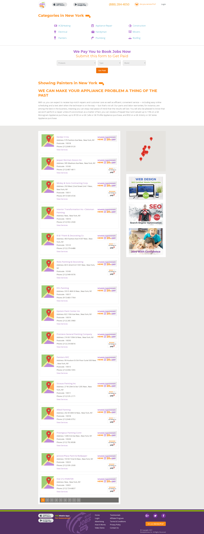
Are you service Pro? (148, 4)
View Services (62, 149)
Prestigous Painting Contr (69, 432)
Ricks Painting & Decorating (70, 261)
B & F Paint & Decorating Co (70, 235)
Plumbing (100, 37)
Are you (156, 524)
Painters (62, 37)
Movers (136, 31)
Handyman (101, 31)
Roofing (136, 37)
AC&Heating (64, 25)
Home (97, 515)
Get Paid (102, 70)
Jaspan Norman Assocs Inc (69, 160)
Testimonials (115, 515)
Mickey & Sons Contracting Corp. (72, 183)
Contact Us (114, 528)
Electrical (62, 31)
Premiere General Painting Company (74, 334)
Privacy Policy (115, 524)
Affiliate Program (117, 518)
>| (79, 500)
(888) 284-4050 (119, 4)
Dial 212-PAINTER (65, 478)
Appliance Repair (104, 25)
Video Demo (100, 528)
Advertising (99, 521)
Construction (139, 25)
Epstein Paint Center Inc (68, 311)
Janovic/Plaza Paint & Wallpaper (72, 455)
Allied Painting (64, 409)
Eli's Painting (63, 288)
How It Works (100, 524)
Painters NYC (63, 357)
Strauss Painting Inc (66, 383)
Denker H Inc (63, 137)
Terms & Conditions (118, 521)
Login (163, 4)
